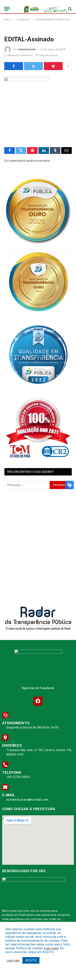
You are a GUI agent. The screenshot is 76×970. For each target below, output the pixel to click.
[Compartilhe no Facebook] (13, 66)
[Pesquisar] (69, 9)
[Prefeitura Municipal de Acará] (40, 9)
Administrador (27, 49)
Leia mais (51, 948)
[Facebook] (38, 701)
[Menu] (7, 9)
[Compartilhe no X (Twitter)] (33, 66)
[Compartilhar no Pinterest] (53, 66)
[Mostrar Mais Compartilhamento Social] (68, 66)
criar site (29, 910)
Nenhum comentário (20, 55)
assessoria (48, 914)
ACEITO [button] (31, 960)
